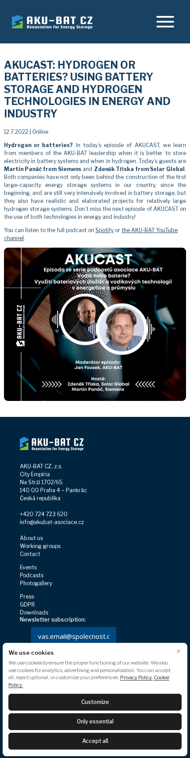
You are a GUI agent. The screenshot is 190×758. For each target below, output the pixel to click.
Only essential (95, 721)
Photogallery (36, 583)
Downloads (34, 612)
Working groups (40, 546)
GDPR (27, 604)
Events (28, 567)
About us (31, 538)
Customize (95, 702)
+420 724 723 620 (44, 514)
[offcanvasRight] (165, 22)
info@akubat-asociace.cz (52, 522)
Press (27, 596)
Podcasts (31, 575)
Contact (30, 554)
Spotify (104, 230)
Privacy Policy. (136, 677)
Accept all (95, 741)
